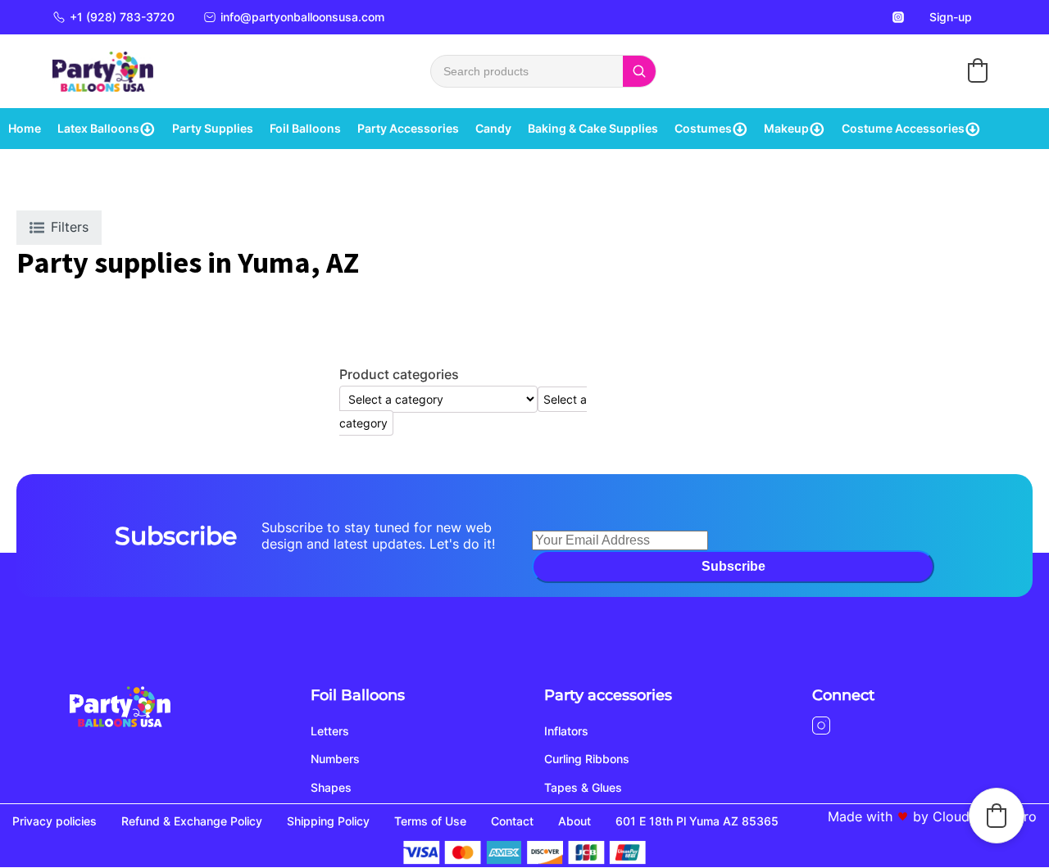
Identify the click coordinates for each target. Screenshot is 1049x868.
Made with (860, 816)
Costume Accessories (903, 128)
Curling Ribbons (586, 759)
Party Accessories (408, 128)
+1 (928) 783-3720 (122, 17)
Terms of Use (430, 821)
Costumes (703, 128)
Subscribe (733, 566)
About (574, 821)
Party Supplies (212, 128)
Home (24, 128)
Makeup (786, 128)
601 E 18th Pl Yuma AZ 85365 (697, 821)
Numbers (335, 759)
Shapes (331, 787)
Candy (493, 128)
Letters (330, 731)
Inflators (566, 731)
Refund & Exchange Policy (191, 821)
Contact (512, 821)
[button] (978, 70)
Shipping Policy (328, 821)
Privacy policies (54, 821)
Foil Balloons (305, 128)
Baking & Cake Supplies (593, 128)
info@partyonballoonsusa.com (302, 17)
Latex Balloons (98, 128)
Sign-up (950, 17)
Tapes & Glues (583, 787)
